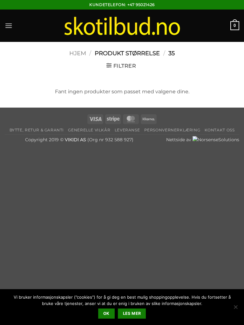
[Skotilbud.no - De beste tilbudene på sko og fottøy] (122, 25)
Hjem (77, 53)
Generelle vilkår (89, 130)
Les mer (132, 313)
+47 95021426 (141, 4)
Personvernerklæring (172, 130)
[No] (235, 309)
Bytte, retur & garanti (37, 130)
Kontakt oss (220, 130)
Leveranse (127, 130)
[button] (8, 25)
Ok (106, 313)
